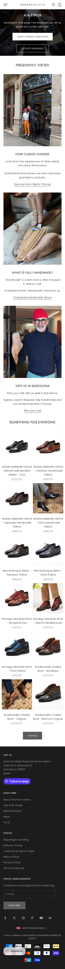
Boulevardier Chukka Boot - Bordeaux (48, 669)
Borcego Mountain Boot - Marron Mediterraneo (48, 621)
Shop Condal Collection (33, 36)
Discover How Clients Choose (32, 184)
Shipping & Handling (16, 839)
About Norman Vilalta (16, 799)
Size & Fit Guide (12, 805)
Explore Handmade (32, 48)
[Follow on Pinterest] (32, 918)
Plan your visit (32, 410)
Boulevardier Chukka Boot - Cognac (17, 717)
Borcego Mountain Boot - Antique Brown (17, 621)
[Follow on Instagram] (23, 918)
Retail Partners (12, 811)
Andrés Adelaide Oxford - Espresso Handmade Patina (17, 522)
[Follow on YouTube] (41, 918)
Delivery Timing (12, 845)
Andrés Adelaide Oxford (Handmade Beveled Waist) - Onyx (17, 470)
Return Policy (11, 856)
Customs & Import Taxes (18, 851)
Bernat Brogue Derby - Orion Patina (48, 572)
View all (32, 735)
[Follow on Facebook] (5, 918)
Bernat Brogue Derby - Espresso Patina (17, 572)
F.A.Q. (6, 822)
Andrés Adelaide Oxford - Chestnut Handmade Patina (48, 470)
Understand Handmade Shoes (32, 297)
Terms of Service (13, 868)
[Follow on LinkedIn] (50, 918)
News (6, 816)
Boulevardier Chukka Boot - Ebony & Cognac (48, 717)
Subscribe (14, 905)
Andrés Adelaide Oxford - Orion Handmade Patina (48, 522)
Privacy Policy (11, 862)
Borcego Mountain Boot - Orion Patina (17, 669)
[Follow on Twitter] (14, 918)
